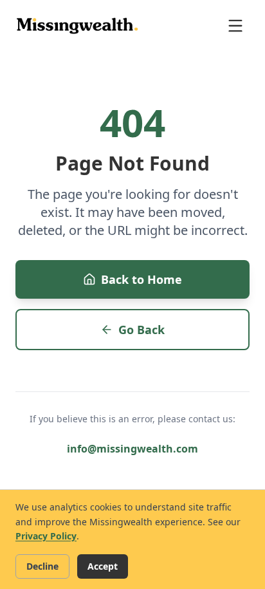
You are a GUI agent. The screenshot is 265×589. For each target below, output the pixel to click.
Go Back (141, 329)
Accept (102, 566)
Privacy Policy (46, 536)
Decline (42, 566)
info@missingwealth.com (132, 449)
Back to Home (141, 279)
